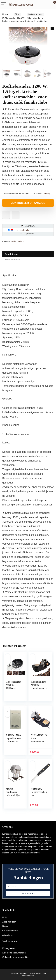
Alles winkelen (9, 921)
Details (47, 194)
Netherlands (22, 230)
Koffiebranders (35, 14)
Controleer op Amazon (28, 202)
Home (5, 14)
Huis (4, 917)
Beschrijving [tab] (11, 254)
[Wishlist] (46, 4)
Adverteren (7, 935)
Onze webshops (10, 930)
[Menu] (3, 4)
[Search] (39, 4)
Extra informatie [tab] (12, 259)
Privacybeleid (8, 948)
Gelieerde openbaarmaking (15, 957)
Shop (17, 14)
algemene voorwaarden (14, 952)
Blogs (5, 926)
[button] (52, 28)
